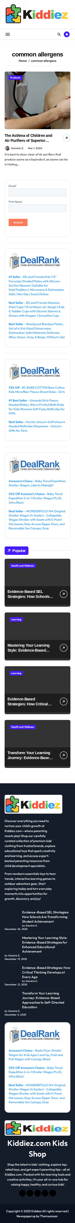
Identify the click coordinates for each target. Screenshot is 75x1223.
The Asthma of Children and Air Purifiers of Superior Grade (28, 140)
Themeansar (49, 1216)
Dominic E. (17, 148)
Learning (16, 619)
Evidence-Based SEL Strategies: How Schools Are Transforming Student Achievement (45, 916)
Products (15, 77)
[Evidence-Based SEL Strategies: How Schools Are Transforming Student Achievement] (12, 917)
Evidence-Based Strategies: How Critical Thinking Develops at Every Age (46, 972)
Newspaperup (26, 1216)
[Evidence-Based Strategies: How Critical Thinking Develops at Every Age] (12, 972)
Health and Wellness (22, 565)
